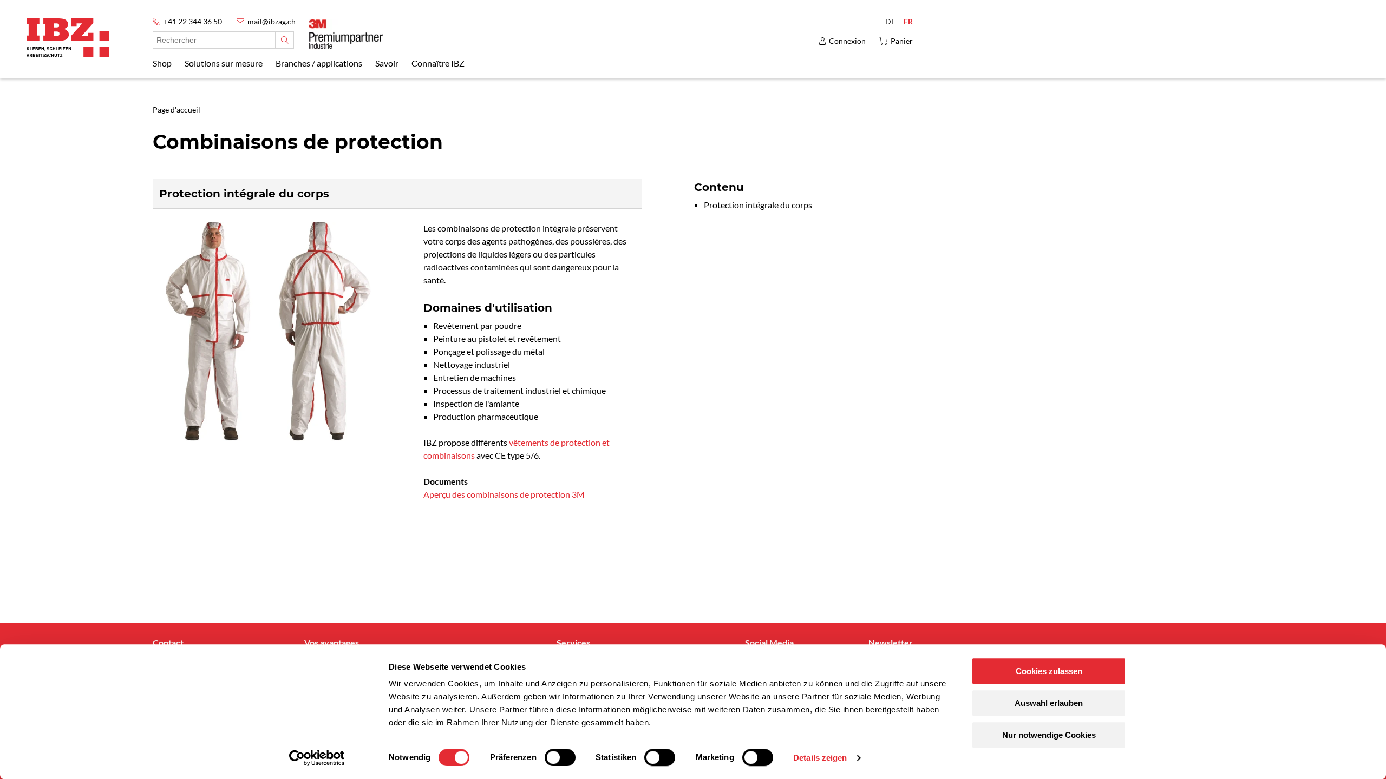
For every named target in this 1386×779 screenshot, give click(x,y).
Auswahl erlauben (1049, 703)
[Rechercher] (284, 40)
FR (908, 21)
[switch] (560, 757)
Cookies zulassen (1049, 671)
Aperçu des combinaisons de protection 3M (504, 494)
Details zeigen (820, 757)
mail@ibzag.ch (271, 21)
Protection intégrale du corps (758, 205)
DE (890, 21)
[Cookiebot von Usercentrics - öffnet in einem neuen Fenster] (317, 758)
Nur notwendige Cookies (1049, 735)
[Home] (68, 37)
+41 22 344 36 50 (193, 21)
